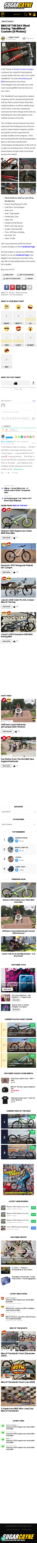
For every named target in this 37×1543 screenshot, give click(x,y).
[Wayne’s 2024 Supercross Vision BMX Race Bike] (18, 519)
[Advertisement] (18, 669)
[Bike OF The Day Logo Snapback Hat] (5, 1090)
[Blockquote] (18, 418)
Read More (6, 538)
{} (25, 418)
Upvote (15, 383)
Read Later (9, 275)
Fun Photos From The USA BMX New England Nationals (17, 760)
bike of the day (8, 293)
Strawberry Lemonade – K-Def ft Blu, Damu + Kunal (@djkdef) (24, 1278)
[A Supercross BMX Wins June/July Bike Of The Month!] (18, 1396)
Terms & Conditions (12, 1530)
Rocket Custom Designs (24, 69)
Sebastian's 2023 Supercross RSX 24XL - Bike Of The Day (20, 1125)
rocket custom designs (12, 295)
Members (17, 14)
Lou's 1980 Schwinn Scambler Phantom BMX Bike (18, 1227)
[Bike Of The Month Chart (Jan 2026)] (18, 1370)
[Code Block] (20, 418)
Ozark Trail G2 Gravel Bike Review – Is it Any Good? (18, 955)
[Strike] (10, 418)
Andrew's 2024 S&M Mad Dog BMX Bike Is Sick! (20, 1034)
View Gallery (7, 731)
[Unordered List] (15, 418)
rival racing (22, 293)
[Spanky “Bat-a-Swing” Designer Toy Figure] (5, 1007)
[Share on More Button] (29, 287)
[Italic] (5, 418)
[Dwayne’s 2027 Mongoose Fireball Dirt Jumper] (18, 553)
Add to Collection (13, 278)
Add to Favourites (27, 275)
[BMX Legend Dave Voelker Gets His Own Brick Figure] (18, 980)
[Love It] (9, 510)
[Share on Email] (24, 287)
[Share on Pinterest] (12, 287)
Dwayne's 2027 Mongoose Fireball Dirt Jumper (21, 1049)
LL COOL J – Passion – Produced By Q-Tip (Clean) (22, 1269)
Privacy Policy (26, 1530)
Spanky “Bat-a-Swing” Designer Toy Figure (20, 1006)
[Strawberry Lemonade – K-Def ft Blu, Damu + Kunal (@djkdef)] (5, 1281)
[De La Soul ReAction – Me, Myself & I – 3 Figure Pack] (5, 997)
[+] (28, 418)
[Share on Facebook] (6, 287)
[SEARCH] (25, 14)
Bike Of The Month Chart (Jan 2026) (18, 1382)
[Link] (22, 418)
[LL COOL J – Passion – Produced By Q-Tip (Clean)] (5, 1270)
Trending (4, 510)
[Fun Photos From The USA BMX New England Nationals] (18, 747)
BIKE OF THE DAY (20, 505)
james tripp (20, 867)
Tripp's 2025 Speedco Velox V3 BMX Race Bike (21, 1064)
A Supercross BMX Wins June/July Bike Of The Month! (17, 1409)
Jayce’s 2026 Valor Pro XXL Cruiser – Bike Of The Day (18, 601)
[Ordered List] (13, 418)
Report (30, 278)
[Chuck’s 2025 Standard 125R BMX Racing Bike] (18, 622)
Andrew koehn (21, 838)
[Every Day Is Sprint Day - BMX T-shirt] (5, 1080)
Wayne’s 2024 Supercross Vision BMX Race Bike (16, 532)
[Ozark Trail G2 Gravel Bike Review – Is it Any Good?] (18, 944)
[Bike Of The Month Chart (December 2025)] (18, 1341)
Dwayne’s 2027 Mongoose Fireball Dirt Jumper (17, 566)
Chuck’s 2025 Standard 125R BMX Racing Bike (17, 635)
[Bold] (3, 418)
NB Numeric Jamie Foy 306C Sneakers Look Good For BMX (20, 1309)
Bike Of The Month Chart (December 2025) (18, 1354)
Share (3, 44)
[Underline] (8, 418)
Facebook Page (28, 247)
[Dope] (4, 544)
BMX (3, 82)
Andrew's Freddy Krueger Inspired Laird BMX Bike (20, 1141)
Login (34, 401)
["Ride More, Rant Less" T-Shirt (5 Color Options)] (5, 1100)
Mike (7, 1439)
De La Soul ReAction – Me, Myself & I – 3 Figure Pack (21, 996)
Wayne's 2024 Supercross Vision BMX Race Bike (18, 1207)
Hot (4, 738)
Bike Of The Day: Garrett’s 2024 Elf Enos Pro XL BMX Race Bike (20, 1318)
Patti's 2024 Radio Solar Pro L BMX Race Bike (20, 1156)
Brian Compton (7, 442)
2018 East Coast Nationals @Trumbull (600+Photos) (13, 725)
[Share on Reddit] (18, 287)
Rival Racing (24, 78)
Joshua (18, 857)
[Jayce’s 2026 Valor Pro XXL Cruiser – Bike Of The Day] (18, 588)
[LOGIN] (34, 14)
